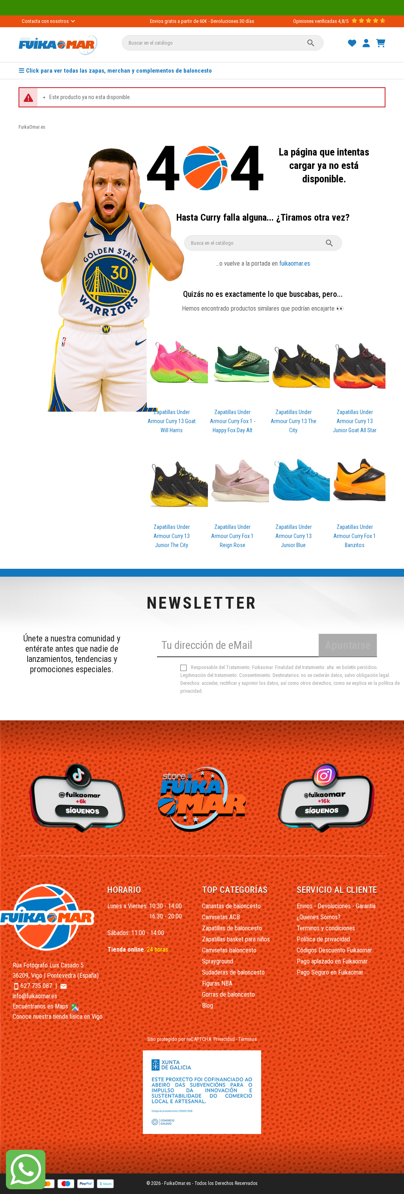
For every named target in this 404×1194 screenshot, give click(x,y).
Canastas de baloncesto (231, 906)
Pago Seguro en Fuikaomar (330, 972)
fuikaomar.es (294, 263)
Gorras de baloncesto (228, 994)
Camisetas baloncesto (229, 950)
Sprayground (217, 961)
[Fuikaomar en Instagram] (328, 797)
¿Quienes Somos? (318, 917)
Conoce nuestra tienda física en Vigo (58, 1016)
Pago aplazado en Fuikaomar (332, 961)
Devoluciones (224, 21)
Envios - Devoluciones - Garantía (336, 906)
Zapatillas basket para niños (236, 939)
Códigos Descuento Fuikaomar (334, 950)
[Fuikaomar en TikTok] (76, 797)
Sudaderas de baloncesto (233, 972)
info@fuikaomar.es (35, 996)
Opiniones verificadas (315, 21)
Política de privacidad (323, 939)
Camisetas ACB (221, 917)
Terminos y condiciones (326, 928)
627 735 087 (36, 986)
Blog (207, 1005)
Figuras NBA (217, 983)
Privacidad (224, 1039)
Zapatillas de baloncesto (232, 928)
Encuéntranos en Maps (41, 1006)
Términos (247, 1039)
